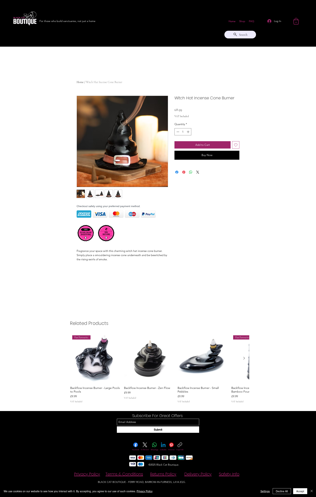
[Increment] (188, 131)
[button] (296, 21)
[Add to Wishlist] (236, 145)
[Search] (244, 23)
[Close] (311, 491)
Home (80, 82)
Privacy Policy (145, 491)
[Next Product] (244, 358)
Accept (300, 491)
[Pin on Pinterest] (184, 172)
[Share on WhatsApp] (191, 172)
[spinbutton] (183, 131)
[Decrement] (177, 131)
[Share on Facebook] (177, 172)
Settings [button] (265, 491)
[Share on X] (197, 172)
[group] (159, 368)
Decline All (282, 491)
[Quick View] (149, 358)
